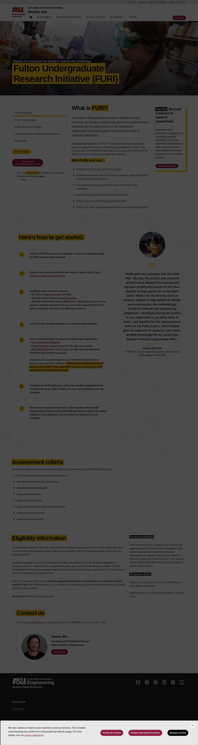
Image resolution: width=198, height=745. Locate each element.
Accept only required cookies (145, 733)
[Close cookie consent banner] (192, 726)
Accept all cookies (112, 733)
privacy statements (34, 735)
